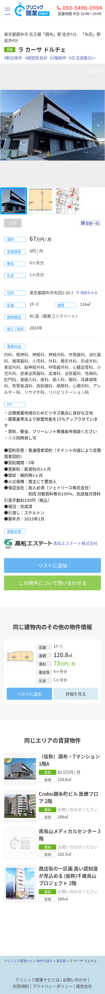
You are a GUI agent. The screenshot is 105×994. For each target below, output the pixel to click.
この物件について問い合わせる (52, 583)
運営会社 (84, 986)
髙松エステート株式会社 (75, 543)
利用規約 (21, 986)
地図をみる (89, 292)
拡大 (96, 71)
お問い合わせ (75, 980)
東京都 (61, 960)
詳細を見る (76, 694)
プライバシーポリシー (52, 986)
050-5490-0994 (82, 7)
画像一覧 (92, 223)
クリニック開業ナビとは (37, 980)
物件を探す (45, 960)
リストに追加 (52, 565)
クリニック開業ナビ (18, 960)
